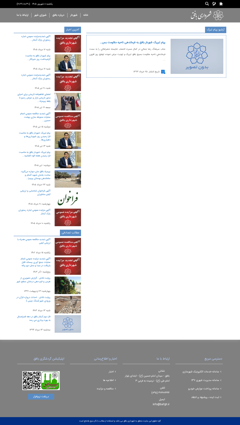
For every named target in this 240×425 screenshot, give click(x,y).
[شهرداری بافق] (196, 15)
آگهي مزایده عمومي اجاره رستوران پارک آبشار (34, 212)
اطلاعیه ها (108, 380)
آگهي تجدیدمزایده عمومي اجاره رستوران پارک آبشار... (35, 38)
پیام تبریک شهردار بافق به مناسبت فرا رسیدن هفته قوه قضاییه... (34, 154)
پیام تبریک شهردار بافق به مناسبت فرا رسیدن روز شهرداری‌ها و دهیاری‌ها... (34, 136)
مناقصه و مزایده (105, 389)
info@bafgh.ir (161, 404)
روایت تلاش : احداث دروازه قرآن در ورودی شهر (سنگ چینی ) (33, 299)
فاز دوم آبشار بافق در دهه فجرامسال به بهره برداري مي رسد (33, 318)
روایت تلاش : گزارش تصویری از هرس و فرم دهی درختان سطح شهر (33, 280)
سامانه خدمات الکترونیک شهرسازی (201, 372)
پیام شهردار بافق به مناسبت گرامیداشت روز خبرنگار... (37, 57)
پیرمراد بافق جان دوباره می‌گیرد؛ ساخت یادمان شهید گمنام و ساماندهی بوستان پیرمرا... (35, 175)
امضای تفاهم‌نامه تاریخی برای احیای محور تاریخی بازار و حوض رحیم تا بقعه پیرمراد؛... (33, 97)
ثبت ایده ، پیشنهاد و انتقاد (205, 397)
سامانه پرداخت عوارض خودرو (203, 389)
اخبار (111, 372)
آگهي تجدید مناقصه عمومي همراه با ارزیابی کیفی (33, 241)
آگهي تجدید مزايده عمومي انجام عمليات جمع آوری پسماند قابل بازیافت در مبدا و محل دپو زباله (35, 262)
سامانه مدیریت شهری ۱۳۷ (205, 380)
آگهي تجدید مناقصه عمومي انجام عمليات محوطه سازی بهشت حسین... (35, 117)
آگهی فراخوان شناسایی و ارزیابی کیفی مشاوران (35, 192)
